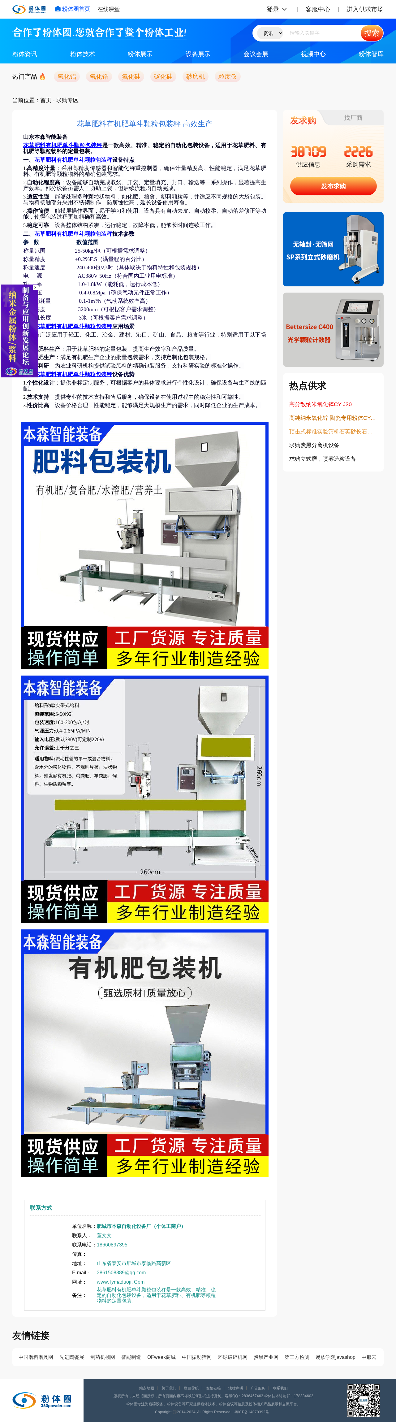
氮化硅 (131, 76)
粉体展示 (140, 53)
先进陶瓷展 (71, 1357)
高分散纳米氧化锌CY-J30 (320, 404)
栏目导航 (191, 1388)
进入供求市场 (365, 9)
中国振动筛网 (197, 1357)
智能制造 (131, 1357)
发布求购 (333, 186)
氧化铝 (67, 76)
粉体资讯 (24, 53)
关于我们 (168, 1388)
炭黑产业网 (266, 1357)
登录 (273, 9)
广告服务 (258, 1388)
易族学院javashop (335, 1357)
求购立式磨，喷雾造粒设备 (322, 459)
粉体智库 (371, 53)
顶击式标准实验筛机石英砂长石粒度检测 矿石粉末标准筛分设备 (333, 431)
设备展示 (198, 53)
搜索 (371, 33)
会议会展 (255, 53)
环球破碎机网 (233, 1357)
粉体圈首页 (76, 9)
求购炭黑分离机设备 (314, 445)
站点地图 (146, 1388)
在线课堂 (108, 9)
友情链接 (213, 1388)
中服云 (369, 1357)
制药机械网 (102, 1357)
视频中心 (313, 53)
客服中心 (318, 9)
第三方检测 (297, 1357)
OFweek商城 (161, 1357)
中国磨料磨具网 (36, 1357)
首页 (45, 100)
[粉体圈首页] (28, 9)
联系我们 (280, 1388)
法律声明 (235, 1388)
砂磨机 (195, 76)
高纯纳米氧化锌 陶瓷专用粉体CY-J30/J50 (333, 418)
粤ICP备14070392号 (252, 1412)
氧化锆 (99, 76)
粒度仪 (227, 76)
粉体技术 (82, 53)
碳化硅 (163, 76)
